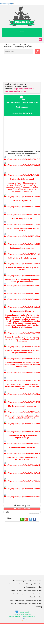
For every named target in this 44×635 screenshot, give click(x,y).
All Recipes (7, 45)
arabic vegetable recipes (33, 584)
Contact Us (28, 47)
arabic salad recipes (14, 584)
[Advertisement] (22, 72)
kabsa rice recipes (35, 597)
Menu (22, 31)
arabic (40, 40)
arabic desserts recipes (16, 594)
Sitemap (39, 607)
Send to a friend (23, 509)
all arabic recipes (35, 604)
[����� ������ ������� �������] (22, 612)
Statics (15, 45)
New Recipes (8, 47)
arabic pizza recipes (18, 581)
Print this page (23, 505)
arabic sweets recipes (34, 601)
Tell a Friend (19, 47)
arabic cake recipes (34, 581)
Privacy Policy (22, 619)
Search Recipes (25, 45)
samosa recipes (16, 591)
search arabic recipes (19, 604)
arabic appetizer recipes (33, 587)
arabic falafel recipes (34, 594)
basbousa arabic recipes (33, 591)
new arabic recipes (17, 601)
